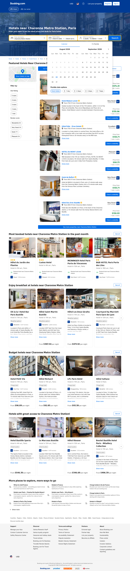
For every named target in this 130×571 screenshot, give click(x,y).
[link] (22, 95)
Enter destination (19, 37)
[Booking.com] (17, 3)
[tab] (64, 44)
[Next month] (108, 49)
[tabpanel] (80, 71)
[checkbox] (77, 57)
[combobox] (28, 39)
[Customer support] (83, 3)
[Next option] (121, 258)
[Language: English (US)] (77, 3)
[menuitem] (14, 9)
